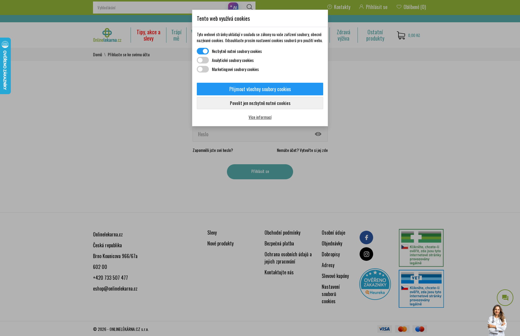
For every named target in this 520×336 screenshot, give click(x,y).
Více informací (260, 117)
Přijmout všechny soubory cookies (260, 89)
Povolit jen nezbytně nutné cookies (260, 103)
